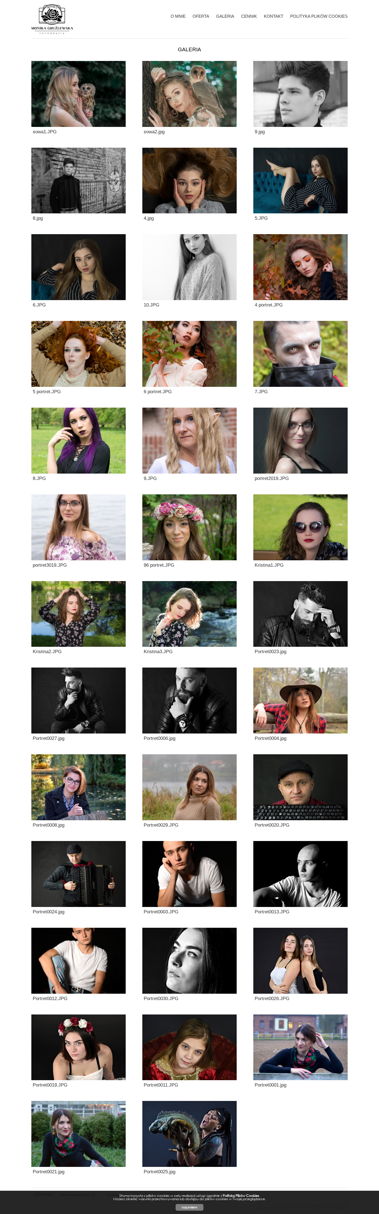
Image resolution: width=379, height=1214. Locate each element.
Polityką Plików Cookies (241, 1195)
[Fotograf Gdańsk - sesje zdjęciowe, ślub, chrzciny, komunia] (52, 19)
